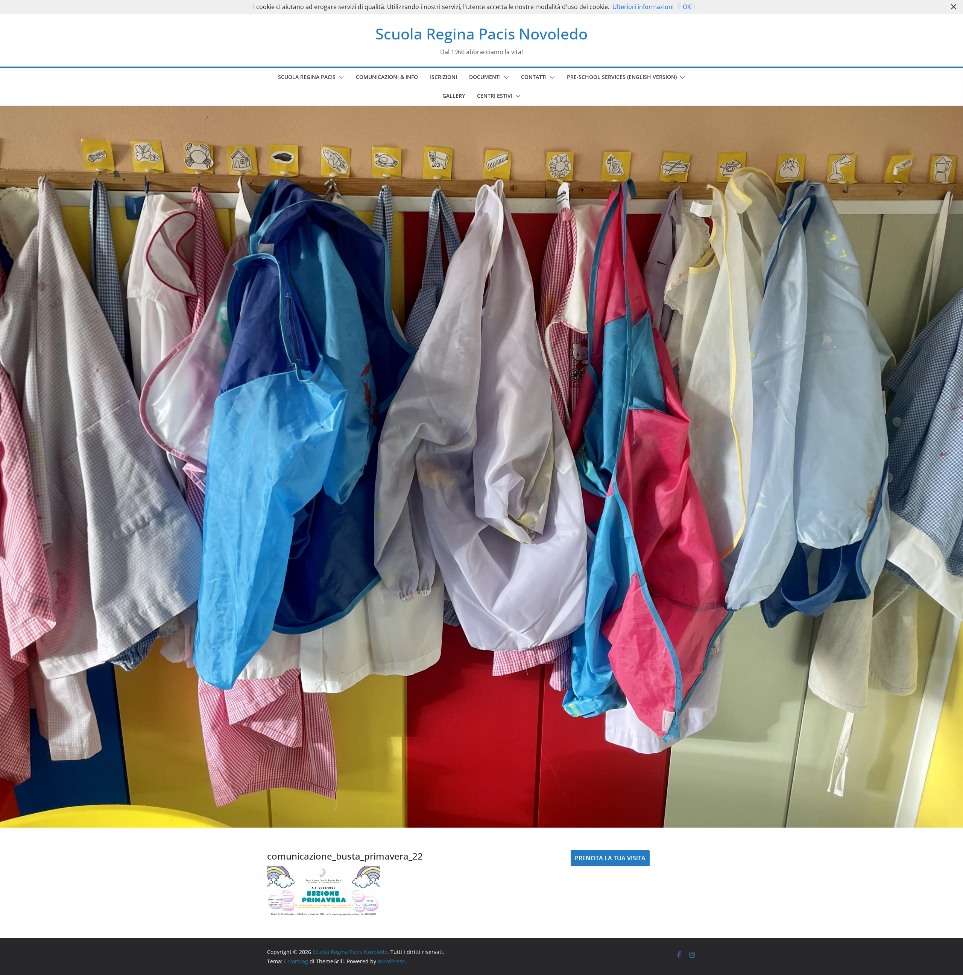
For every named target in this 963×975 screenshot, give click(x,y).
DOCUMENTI (485, 76)
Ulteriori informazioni (643, 7)
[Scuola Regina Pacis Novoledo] (481, 111)
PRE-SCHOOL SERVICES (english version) (622, 76)
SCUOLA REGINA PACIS (307, 76)
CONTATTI (534, 76)
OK (687, 7)
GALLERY (453, 95)
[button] (340, 77)
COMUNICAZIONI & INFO (387, 76)
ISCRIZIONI (443, 76)
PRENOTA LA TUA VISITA (610, 858)
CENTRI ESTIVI (494, 95)
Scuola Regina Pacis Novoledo (481, 33)
